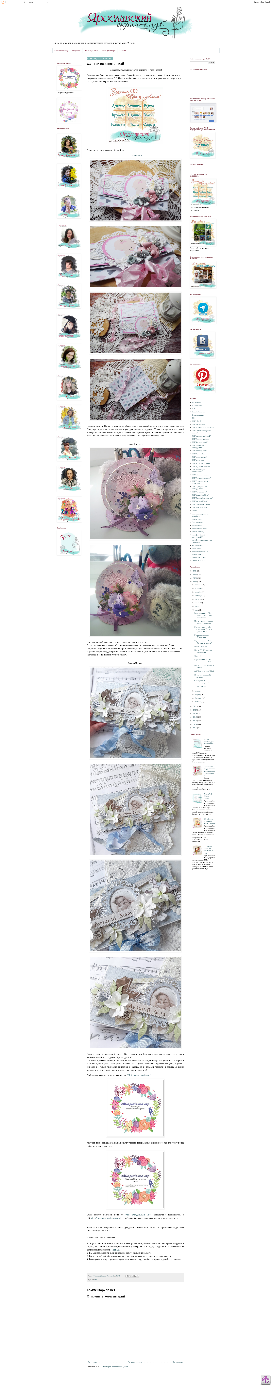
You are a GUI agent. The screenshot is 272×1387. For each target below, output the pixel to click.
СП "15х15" (196, 421)
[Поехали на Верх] (265, 1380)
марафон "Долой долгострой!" (198, 535)
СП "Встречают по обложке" (203, 427)
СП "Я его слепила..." (200, 507)
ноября (198, 588)
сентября (199, 595)
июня (197, 606)
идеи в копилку (198, 531)
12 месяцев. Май (201, 686)
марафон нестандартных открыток (202, 541)
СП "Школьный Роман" (201, 504)
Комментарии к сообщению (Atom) (114, 1366)
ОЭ (95, 1279)
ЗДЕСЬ (116, 1249)
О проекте (76, 50)
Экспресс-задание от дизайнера (200, 514)
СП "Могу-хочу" (198, 460)
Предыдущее (178, 1362)
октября (198, 592)
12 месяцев (196, 402)
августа (198, 599)
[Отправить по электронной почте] (126, 1276)
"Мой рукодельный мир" (139, 1075)
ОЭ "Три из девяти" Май (204, 671)
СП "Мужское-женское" (201, 466)
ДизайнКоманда (198, 411)
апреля (198, 691)
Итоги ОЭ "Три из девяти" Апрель (204, 666)
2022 (195, 581)
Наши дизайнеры (108, 50)
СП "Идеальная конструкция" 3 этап (203, 681)
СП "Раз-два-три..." (199, 491)
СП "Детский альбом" (200, 439)
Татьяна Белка (135, 155)
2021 (195, 706)
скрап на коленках (199, 557)
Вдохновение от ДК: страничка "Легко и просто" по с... (203, 629)
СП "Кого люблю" (199, 453)
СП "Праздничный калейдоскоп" (199, 487)
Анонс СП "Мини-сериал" (208, 796)
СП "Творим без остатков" (202, 498)
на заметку (196, 548)
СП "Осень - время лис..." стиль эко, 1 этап (208, 849)
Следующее (92, 1362)
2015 (195, 727)
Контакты (123, 50)
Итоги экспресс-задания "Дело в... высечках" (203, 622)
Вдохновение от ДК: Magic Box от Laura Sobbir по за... (203, 615)
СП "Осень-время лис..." (201, 478)
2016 (195, 724)
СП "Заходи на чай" (200, 442)
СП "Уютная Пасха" (200, 501)
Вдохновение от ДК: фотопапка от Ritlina (203, 660)
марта (197, 694)
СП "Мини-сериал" (199, 457)
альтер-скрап (197, 519)
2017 (195, 720)
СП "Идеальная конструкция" (198, 446)
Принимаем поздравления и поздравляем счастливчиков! (209, 770)
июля (197, 602)
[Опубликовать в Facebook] (134, 1276)
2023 (195, 578)
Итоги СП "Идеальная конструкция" (203, 651)
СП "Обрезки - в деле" (200, 474)
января (198, 701)
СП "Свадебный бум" (200, 495)
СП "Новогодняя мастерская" (198, 470)
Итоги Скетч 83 (200, 646)
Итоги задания (198, 415)
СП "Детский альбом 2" (201, 436)
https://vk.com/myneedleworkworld (106, 1217)
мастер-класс (197, 545)
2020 (195, 710)
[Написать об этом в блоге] (129, 1276)
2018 (195, 717)
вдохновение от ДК (200, 528)
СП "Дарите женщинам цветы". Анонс (209, 821)
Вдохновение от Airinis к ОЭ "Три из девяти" (204, 641)
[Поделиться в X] (132, 1276)
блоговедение (197, 522)
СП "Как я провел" (199, 450)
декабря (198, 584)
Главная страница (61, 50)
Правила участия (91, 50)
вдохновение (197, 525)
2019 (195, 713)
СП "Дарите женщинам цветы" (201, 431)
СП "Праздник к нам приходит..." (200, 482)
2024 (195, 574)
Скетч (194, 510)
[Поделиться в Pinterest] (137, 1276)
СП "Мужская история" (201, 463)
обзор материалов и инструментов (200, 552)
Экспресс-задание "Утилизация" (201, 636)
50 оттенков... (197, 405)
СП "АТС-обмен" (199, 424)
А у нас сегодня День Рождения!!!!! (209, 741)
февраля (198, 698)
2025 (195, 570)
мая (196, 610)
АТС (194, 408)
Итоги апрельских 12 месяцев (202, 675)
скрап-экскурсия (198, 560)
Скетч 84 (198, 656)
